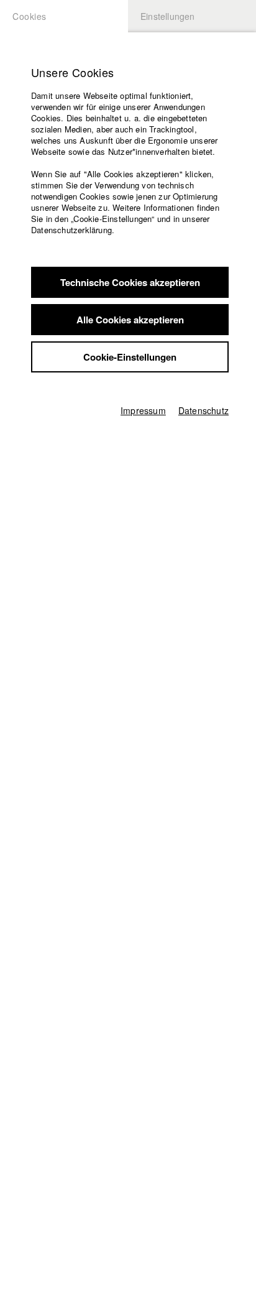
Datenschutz (203, 410)
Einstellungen (167, 16)
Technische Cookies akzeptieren (130, 282)
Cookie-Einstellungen (129, 357)
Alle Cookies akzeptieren (130, 319)
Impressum (143, 410)
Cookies (29, 16)
